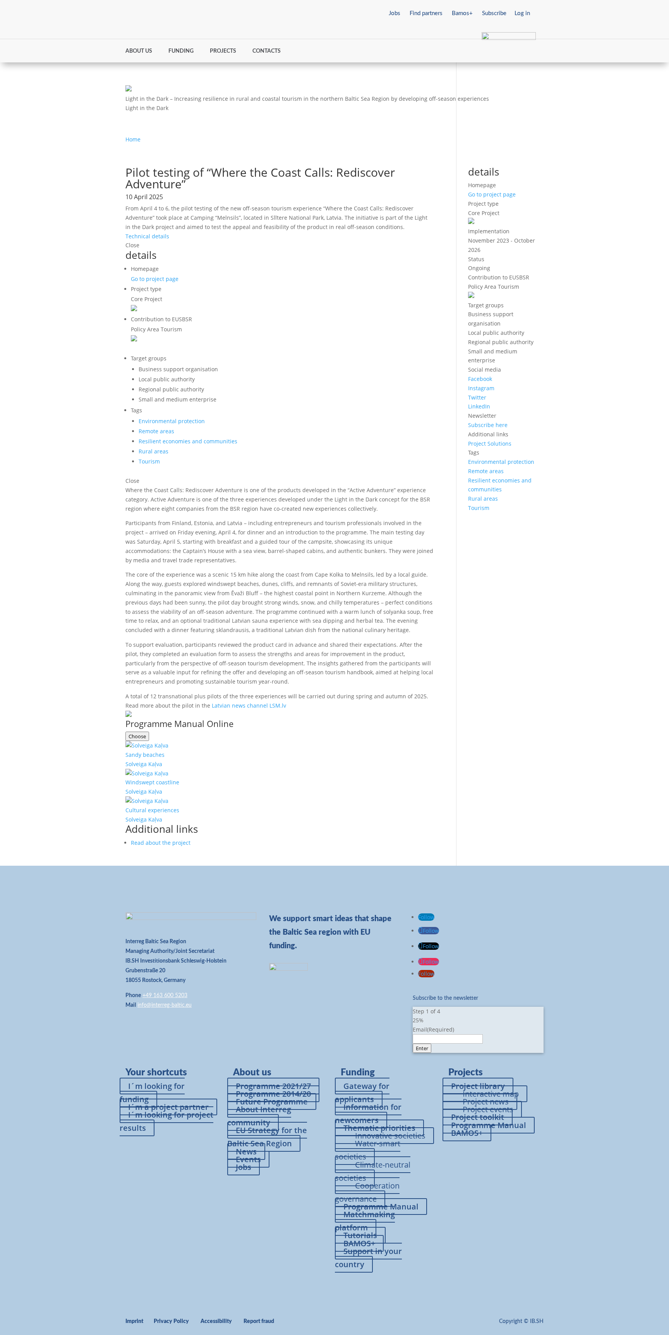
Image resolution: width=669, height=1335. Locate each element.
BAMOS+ (467, 1133)
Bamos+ (462, 13)
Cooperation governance (367, 1192)
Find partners (426, 13)
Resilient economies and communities (188, 441)
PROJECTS (223, 51)
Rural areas (153, 451)
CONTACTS (266, 51)
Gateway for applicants (362, 1092)
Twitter (477, 397)
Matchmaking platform (365, 1221)
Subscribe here (488, 425)
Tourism (149, 461)
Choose (137, 736)
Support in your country (368, 1258)
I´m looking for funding (152, 1092)
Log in (522, 13)
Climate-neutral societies (372, 1171)
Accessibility (216, 1321)
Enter (422, 1048)
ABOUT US (138, 51)
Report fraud (259, 1321)
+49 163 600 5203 (164, 995)
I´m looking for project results (166, 1121)
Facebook (480, 378)
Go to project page (154, 279)
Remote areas (156, 431)
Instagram (481, 388)
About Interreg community (259, 1116)
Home (133, 139)
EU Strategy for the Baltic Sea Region (267, 1137)
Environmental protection (172, 421)
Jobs (394, 13)
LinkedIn (479, 406)
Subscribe (494, 13)
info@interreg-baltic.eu (164, 1005)
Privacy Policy (171, 1321)
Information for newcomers (368, 1113)
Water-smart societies (367, 1150)
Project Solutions (489, 443)
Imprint (134, 1321)
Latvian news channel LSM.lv (249, 705)
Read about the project (160, 842)
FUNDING (181, 51)
